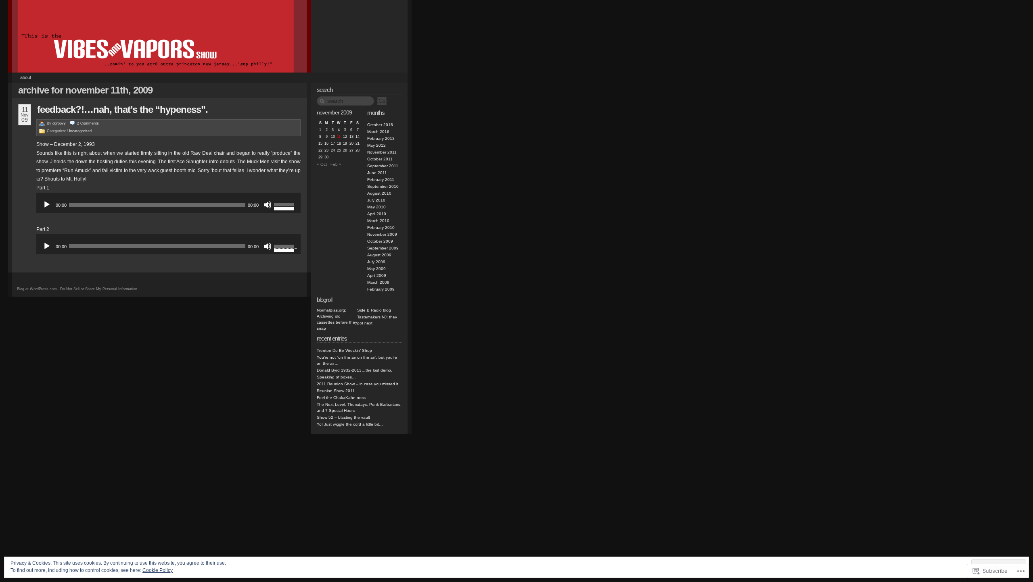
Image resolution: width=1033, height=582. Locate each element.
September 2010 (383, 186)
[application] (168, 205)
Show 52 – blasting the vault (343, 417)
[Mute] (267, 205)
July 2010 (376, 200)
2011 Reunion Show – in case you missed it (357, 384)
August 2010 (379, 193)
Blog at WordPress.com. (37, 289)
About (25, 77)
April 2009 (376, 275)
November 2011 (382, 152)
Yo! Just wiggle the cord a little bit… (350, 424)
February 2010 (381, 227)
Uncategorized (79, 131)
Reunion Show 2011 (336, 391)
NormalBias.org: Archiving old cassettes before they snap (337, 319)
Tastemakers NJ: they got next (377, 320)
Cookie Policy (157, 570)
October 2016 (380, 125)
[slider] (285, 200)
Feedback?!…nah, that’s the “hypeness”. (122, 109)
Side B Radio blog (374, 310)
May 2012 (376, 145)
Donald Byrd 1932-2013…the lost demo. (354, 370)
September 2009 (383, 248)
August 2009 (379, 255)
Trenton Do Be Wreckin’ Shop (344, 350)
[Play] (47, 205)
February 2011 (380, 179)
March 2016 (378, 131)
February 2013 (381, 138)
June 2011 (377, 172)
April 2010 (376, 214)
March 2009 (378, 282)
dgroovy (59, 123)
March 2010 (378, 220)
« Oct (322, 164)
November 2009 (382, 234)
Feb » (335, 164)
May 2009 (376, 268)
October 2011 (380, 159)
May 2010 (376, 207)
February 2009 (381, 289)
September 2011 (382, 166)
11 (339, 137)
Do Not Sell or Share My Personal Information (98, 289)
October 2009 (380, 241)
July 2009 (376, 262)
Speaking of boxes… (336, 377)
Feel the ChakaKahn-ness (341, 397)
